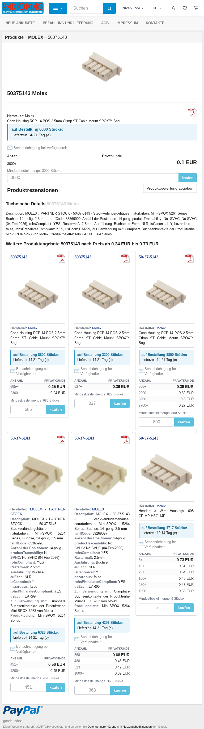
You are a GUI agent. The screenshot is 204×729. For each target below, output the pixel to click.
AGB (105, 23)
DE (155, 8)
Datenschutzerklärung (102, 726)
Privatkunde (131, 8)
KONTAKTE (155, 23)
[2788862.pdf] (61, 440)
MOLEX (98, 509)
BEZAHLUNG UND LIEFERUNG (68, 23)
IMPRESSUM (127, 23)
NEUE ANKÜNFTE (20, 23)
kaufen (187, 178)
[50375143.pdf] (189, 258)
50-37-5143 (148, 257)
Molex (29, 116)
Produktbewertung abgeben (170, 188)
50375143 (18, 257)
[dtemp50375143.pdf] (192, 112)
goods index (12, 721)
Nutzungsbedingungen (137, 726)
